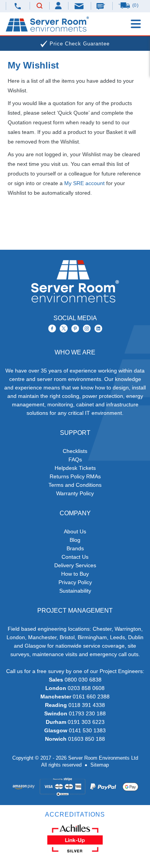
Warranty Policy (75, 493)
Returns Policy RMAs (75, 476)
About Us (75, 531)
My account (84, 183)
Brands (75, 548)
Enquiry (102, 6)
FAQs (75, 459)
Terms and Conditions (75, 485)
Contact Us (75, 557)
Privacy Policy (75, 582)
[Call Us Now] (18, 6)
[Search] (39, 6)
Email (79, 5)
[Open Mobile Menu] (136, 24)
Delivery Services (75, 565)
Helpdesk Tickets (75, 468)
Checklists (75, 451)
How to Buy (75, 574)
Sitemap (99, 765)
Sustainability (75, 591)
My (58, 5)
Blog (75, 540)
